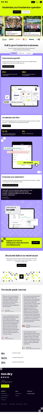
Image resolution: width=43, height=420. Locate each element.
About (16, 391)
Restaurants (4, 397)
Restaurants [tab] (29, 53)
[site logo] (4, 2)
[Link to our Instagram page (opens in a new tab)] (8, 377)
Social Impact (18, 393)
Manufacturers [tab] (21, 53)
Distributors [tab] (14, 53)
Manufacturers (5, 395)
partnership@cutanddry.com (6, 381)
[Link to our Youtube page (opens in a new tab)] (5, 377)
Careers (17, 395)
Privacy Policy (12, 404)
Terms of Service (19, 404)
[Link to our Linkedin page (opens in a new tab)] (3, 377)
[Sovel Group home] (6, 374)
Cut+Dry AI (3, 399)
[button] (33, 2)
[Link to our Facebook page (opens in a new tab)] (1, 377)
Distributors (4, 393)
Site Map (25, 404)
